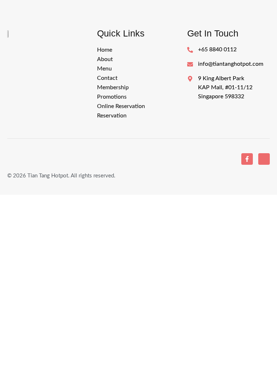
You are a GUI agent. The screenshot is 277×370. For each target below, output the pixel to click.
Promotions (112, 97)
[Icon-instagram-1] (264, 159)
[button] (138, 68)
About (105, 59)
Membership (113, 87)
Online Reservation (121, 106)
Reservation (112, 116)
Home (104, 50)
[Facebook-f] (247, 159)
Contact (107, 78)
